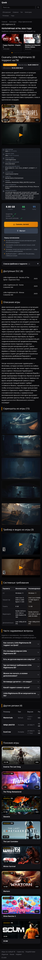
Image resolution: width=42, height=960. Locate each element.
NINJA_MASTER (24, 182)
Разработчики (30, 952)
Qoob (4, 2)
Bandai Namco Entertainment (14, 178)
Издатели (5, 954)
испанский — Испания (12, 194)
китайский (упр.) (10, 197)
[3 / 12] (15, 52)
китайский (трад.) (21, 197)
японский (29, 194)
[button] (21, 263)
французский (17, 192)
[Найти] (38, 7)
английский (9, 192)
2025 (37, 120)
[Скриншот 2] (21, 446)
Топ (21, 12)
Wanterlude (15, 182)
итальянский (26, 192)
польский (8, 195)
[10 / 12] (26, 52)
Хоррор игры (23, 186)
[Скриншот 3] (21, 468)
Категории (28, 12)
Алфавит (19, 954)
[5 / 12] (18, 52)
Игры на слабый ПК (8, 952)
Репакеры (6, 16)
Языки (12, 954)
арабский (22, 194)
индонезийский (23, 198)
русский (31, 195)
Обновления (7, 12)
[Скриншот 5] (21, 514)
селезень (8, 182)
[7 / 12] (21, 52)
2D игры (30, 186)
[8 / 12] (23, 52)
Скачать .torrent (22, 224)
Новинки (15, 12)
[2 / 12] (13, 52)
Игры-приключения (25, 22)
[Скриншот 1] (21, 423)
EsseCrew (32, 182)
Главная (4, 22)
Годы (12, 16)
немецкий (33, 192)
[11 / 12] (28, 52)
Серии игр (20, 952)
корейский (35, 194)
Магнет (22, 231)
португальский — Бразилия (20, 195)
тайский (30, 198)
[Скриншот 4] (21, 491)
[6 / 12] (20, 52)
